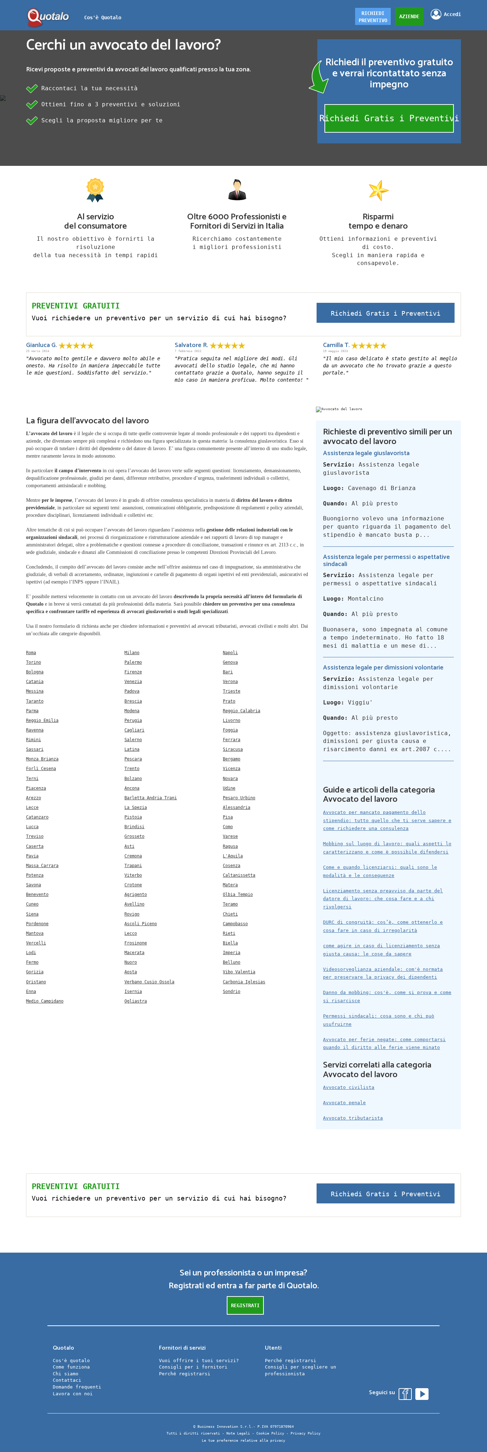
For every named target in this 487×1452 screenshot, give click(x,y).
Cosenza (231, 865)
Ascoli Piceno (140, 923)
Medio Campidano (44, 1001)
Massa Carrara (42, 865)
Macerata (134, 952)
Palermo (133, 662)
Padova (131, 691)
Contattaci (67, 1380)
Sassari (34, 749)
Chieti (230, 914)
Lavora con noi (73, 1393)
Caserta (34, 846)
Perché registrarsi (184, 1373)
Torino (33, 662)
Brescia (133, 701)
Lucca (32, 826)
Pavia (32, 856)
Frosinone (135, 943)
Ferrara (231, 739)
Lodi (31, 952)
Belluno (231, 962)
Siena (32, 914)
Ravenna (34, 730)
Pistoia (133, 817)
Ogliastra (135, 1001)
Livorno (231, 720)
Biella (230, 943)
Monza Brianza (42, 758)
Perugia (133, 720)
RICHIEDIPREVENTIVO (373, 16)
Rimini (33, 739)
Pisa (228, 817)
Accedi (452, 14)
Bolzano (133, 778)
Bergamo (231, 758)
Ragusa (230, 846)
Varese (230, 836)
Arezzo (33, 797)
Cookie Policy (270, 1433)
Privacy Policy (306, 1433)
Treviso (34, 836)
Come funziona (71, 1367)
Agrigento (135, 894)
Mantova (34, 933)
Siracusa (233, 749)
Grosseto (134, 836)
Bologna (34, 671)
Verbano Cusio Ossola (149, 981)
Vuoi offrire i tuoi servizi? (199, 1360)
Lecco (130, 933)
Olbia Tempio (238, 894)
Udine (229, 788)
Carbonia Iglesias (244, 981)
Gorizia (34, 971)
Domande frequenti (77, 1387)
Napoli (230, 652)
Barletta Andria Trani (150, 797)
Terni (32, 778)
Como (228, 826)
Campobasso (235, 923)
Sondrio (231, 991)
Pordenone (37, 923)
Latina (131, 749)
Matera (230, 884)
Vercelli (36, 943)
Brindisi (134, 826)
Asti (129, 846)
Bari (228, 671)
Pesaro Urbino (239, 797)
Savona (33, 884)
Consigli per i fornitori (193, 1367)
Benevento (37, 894)
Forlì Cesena (41, 768)
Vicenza (231, 768)
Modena (131, 710)
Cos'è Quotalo (102, 17)
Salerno (133, 739)
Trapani (133, 865)
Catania (34, 681)
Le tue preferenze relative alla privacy (243, 1440)
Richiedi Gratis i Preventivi (389, 118)
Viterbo (133, 875)
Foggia (230, 730)
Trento (131, 768)
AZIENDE (409, 16)
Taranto (34, 701)
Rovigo (131, 914)
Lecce (32, 807)
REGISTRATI (245, 1305)
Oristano (36, 981)
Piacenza (36, 788)
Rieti (229, 933)
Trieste (231, 691)
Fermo (32, 962)
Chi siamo (65, 1373)
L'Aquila (233, 856)
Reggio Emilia (42, 720)
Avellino (134, 904)
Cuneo (32, 904)
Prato (229, 701)
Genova (230, 662)
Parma (32, 710)
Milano (131, 652)
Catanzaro (37, 817)
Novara (230, 778)
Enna (31, 991)
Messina (34, 691)
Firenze (133, 671)
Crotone (133, 884)
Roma (31, 652)
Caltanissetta (239, 875)
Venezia (133, 681)
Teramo (230, 904)
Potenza (34, 875)
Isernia (133, 991)
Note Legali (238, 1433)
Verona (230, 681)
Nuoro (130, 962)
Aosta (130, 971)
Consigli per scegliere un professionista (300, 1370)
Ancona (131, 788)
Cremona (133, 856)
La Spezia (135, 807)
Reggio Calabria (241, 710)
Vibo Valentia (239, 971)
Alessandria (236, 807)
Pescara (133, 758)
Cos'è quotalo (71, 1360)
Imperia (231, 952)
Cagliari (134, 730)
